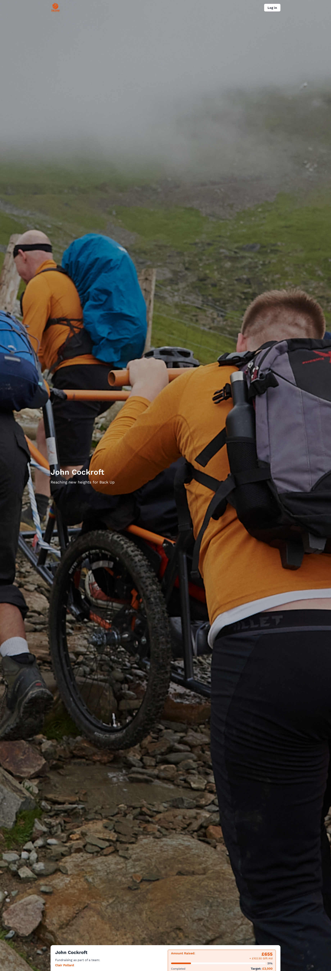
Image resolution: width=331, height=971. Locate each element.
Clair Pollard (64, 965)
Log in (272, 8)
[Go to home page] (55, 11)
